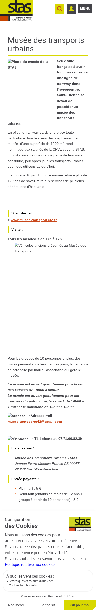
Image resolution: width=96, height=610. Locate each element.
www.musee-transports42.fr (34, 220)
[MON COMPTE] (71, 9)
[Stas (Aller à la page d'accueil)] (16, 10)
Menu (85, 8)
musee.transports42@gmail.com (35, 421)
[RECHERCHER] (59, 9)
